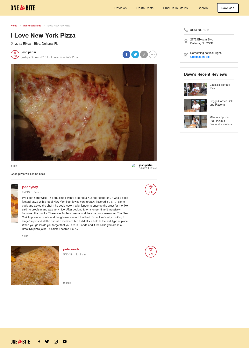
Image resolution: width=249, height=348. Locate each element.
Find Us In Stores (175, 8)
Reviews (120, 8)
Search (203, 8)
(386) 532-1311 (200, 30)
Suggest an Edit (200, 56)
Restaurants (144, 8)
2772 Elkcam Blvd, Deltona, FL (36, 43)
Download (227, 8)
